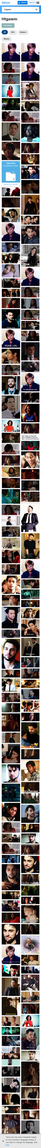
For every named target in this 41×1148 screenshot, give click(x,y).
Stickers (23, 32)
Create (23, 2)
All (5, 32)
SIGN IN (31, 2)
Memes (6, 39)
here (7, 1145)
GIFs (13, 32)
